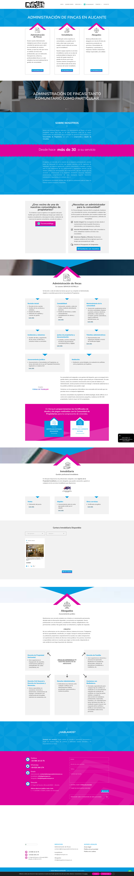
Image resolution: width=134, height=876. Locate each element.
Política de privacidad (86, 784)
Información (38, 70)
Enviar (105, 791)
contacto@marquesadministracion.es (51, 774)
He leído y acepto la (81, 784)
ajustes (86, 873)
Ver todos (67, 571)
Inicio (61, 4)
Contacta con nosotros (89, 249)
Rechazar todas (105, 873)
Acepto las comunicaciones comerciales (80, 788)
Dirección (34, 782)
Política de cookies (90, 851)
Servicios (77, 4)
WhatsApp (34, 765)
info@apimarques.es (44, 776)
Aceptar (96, 873)
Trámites (97, 4)
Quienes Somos (69, 4)
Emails (33, 772)
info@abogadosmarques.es (45, 778)
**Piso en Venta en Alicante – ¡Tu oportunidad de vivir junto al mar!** (34, 559)
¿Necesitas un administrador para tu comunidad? (125, 439)
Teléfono (34, 758)
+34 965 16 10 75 (38, 761)
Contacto (106, 4)
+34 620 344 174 (37, 767)
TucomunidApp (89, 4)
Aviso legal (87, 847)
